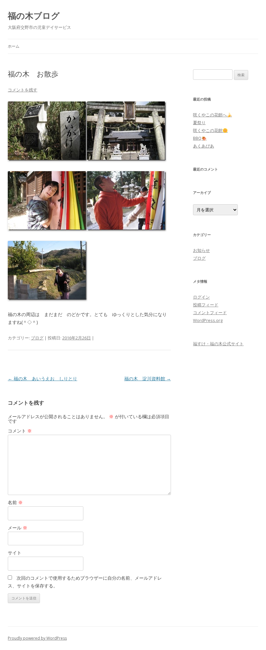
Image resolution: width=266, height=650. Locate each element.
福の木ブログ (34, 15)
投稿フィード (205, 305)
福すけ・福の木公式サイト (218, 344)
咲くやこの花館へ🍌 (212, 115)
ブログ (37, 338)
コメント (20, 431)
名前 (15, 502)
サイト (14, 553)
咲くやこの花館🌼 (210, 130)
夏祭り (199, 122)
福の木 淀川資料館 (147, 378)
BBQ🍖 (200, 138)
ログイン (201, 297)
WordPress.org (208, 320)
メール (17, 528)
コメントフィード (210, 312)
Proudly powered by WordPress (37, 638)
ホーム (13, 46)
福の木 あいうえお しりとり (42, 378)
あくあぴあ (203, 146)
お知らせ (201, 250)
